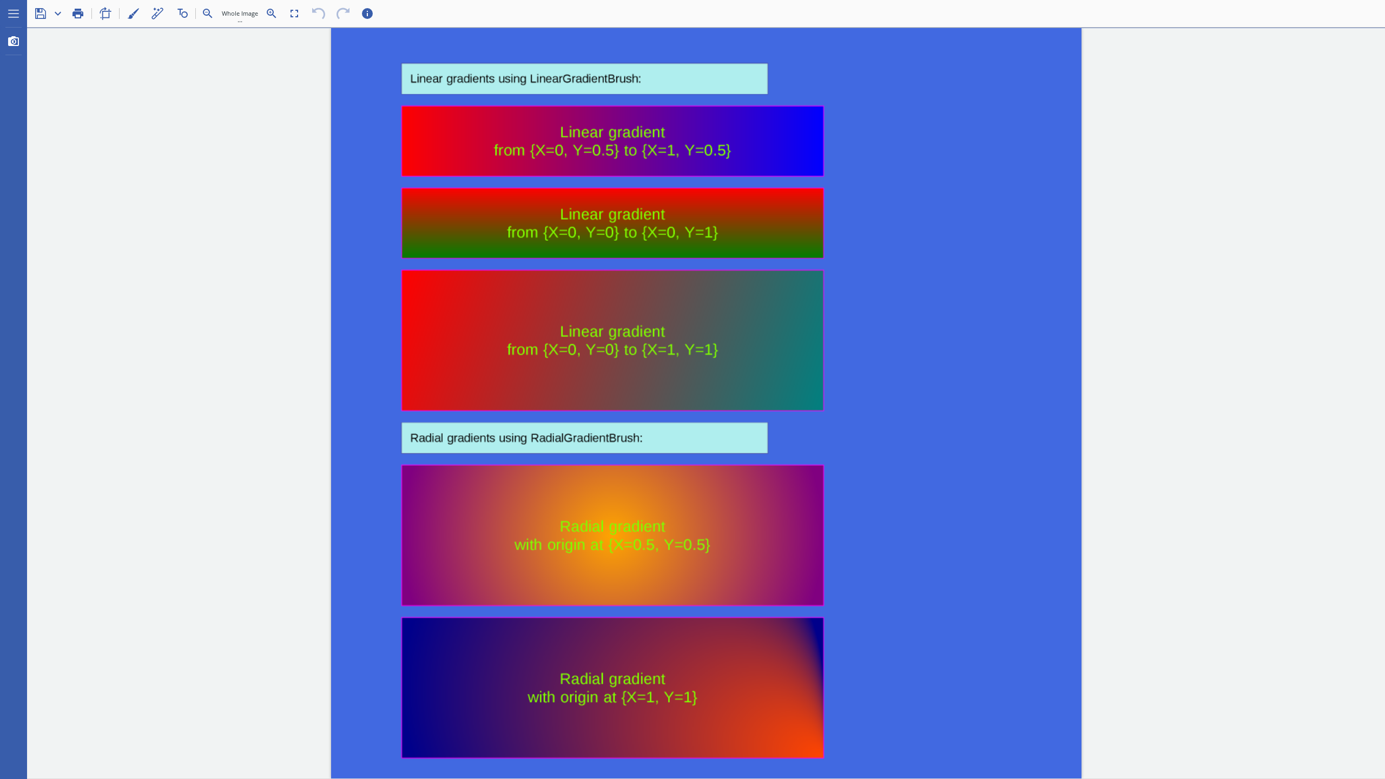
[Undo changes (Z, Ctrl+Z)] (318, 13)
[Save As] (57, 13)
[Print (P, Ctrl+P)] (78, 13)
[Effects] (157, 13)
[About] (367, 13)
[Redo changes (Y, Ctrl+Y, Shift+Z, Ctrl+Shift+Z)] (343, 13)
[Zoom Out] (208, 13)
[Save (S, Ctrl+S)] (40, 13)
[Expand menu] (13, 13)
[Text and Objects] (182, 13)
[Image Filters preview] (13, 41)
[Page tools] (105, 13)
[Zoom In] (271, 13)
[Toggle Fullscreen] (294, 13)
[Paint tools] (133, 13)
